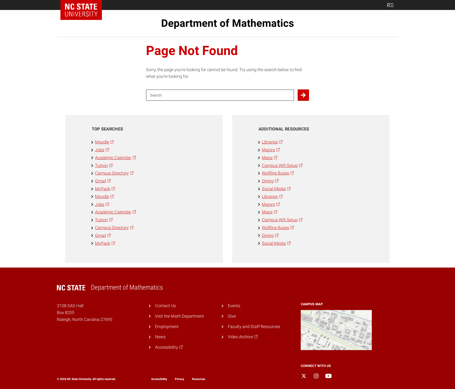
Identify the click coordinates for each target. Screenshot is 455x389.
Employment (167, 326)
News (160, 336)
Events (234, 305)
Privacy (179, 379)
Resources (198, 379)
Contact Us (165, 305)
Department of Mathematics (227, 23)
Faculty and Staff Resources (254, 326)
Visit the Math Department (179, 316)
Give (232, 316)
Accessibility (159, 379)
